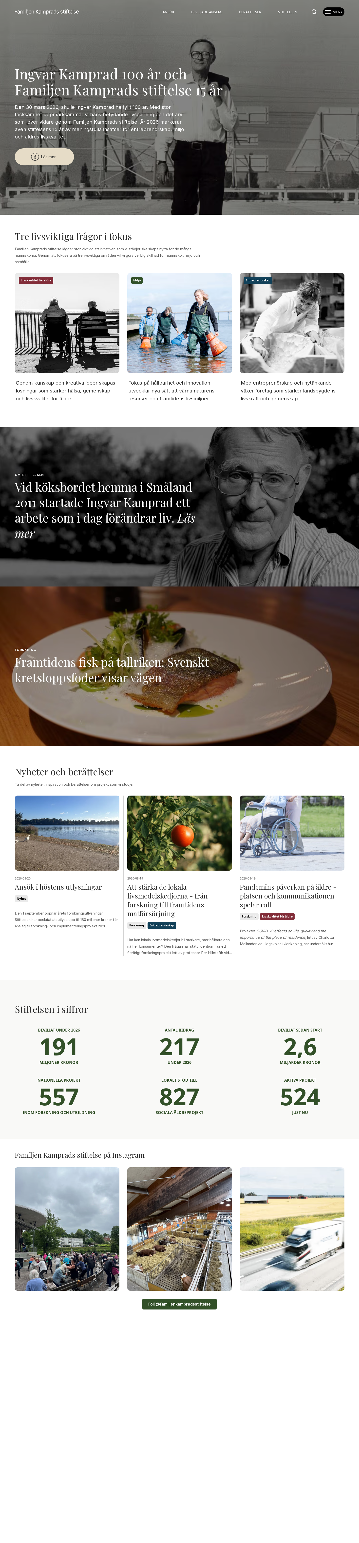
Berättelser (250, 12)
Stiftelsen (287, 12)
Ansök (168, 12)
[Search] (314, 12)
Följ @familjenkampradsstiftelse (179, 1304)
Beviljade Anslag (206, 12)
